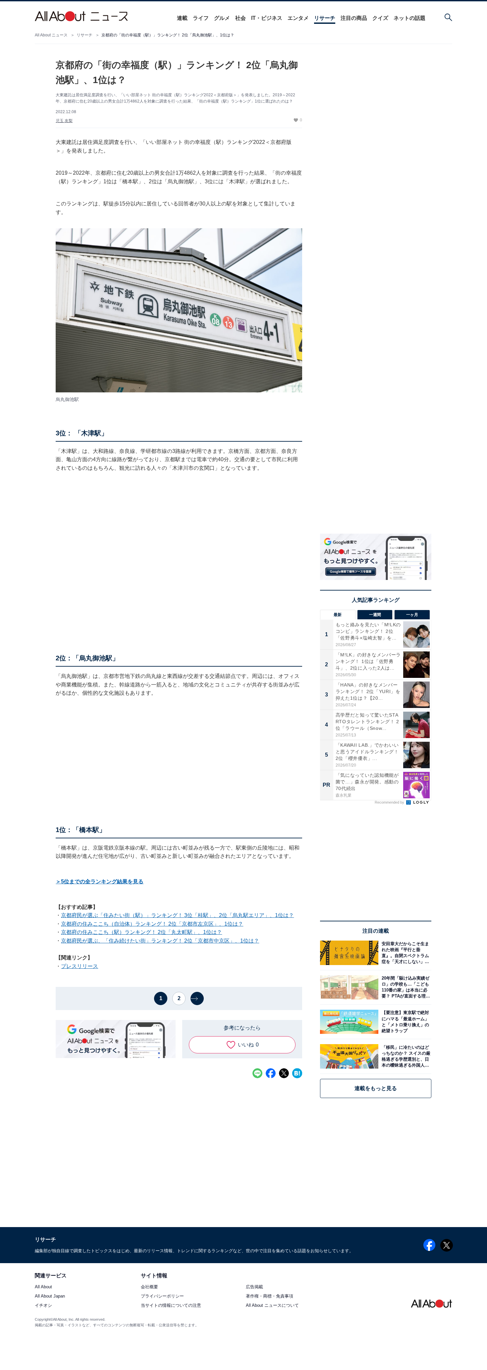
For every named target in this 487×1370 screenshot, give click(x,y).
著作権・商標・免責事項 (269, 1296)
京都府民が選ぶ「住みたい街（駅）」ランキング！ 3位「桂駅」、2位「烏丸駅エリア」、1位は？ (177, 915)
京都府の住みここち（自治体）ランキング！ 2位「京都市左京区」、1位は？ (152, 924)
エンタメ (298, 18)
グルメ (222, 18)
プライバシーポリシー (162, 1296)
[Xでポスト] (284, 1073)
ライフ (201, 18)
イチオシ (43, 1306)
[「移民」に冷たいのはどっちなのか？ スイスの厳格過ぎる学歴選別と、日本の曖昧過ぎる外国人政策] (404, 1056)
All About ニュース (51, 35)
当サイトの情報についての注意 (171, 1306)
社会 (240, 18)
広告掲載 (254, 1287)
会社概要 (149, 1287)
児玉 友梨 (64, 120)
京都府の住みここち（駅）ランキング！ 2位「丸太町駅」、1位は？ (141, 932)
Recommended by (390, 802)
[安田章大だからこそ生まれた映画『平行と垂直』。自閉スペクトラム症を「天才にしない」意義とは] (404, 953)
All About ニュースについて (272, 1306)
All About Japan (50, 1296)
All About (43, 1287)
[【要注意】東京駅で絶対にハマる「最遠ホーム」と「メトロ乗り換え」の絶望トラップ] (404, 1022)
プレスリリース (79, 966)
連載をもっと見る (375, 1088)
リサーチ (324, 18)
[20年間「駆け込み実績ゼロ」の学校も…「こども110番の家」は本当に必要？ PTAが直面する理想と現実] (404, 987)
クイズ (380, 18)
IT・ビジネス (266, 18)
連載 (182, 18)
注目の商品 (354, 18)
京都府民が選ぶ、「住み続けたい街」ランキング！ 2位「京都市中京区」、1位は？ (160, 941)
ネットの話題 (409, 18)
